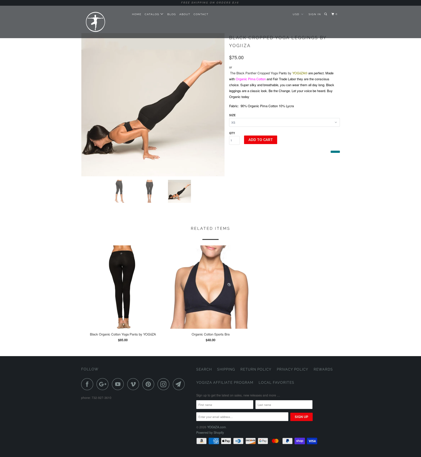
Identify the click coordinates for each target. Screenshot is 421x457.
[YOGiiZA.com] (103, 22)
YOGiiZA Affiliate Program (224, 382)
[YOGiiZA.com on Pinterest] (149, 384)
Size (232, 115)
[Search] (326, 14)
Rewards (323, 369)
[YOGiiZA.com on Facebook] (88, 384)
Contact (201, 14)
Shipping (226, 369)
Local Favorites (276, 382)
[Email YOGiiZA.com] (180, 384)
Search (204, 369)
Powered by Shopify (210, 432)
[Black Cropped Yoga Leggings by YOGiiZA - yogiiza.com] (153, 105)
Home (136, 14)
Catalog (153, 14)
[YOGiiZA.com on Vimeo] (134, 384)
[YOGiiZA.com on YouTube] (119, 384)
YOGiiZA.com (216, 427)
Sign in (315, 14)
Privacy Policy (292, 369)
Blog (171, 14)
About (184, 14)
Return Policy (255, 369)
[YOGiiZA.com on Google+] (103, 384)
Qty (232, 133)
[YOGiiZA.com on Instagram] (164, 384)
